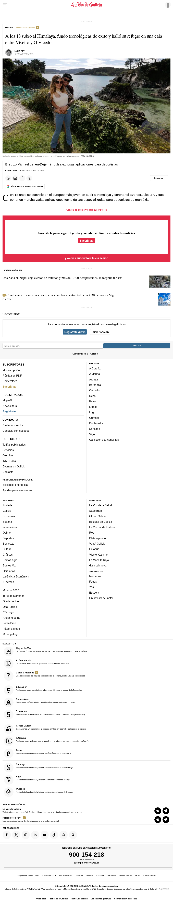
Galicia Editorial (149, 876)
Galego (94, 353)
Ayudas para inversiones (17, 490)
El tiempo (8, 581)
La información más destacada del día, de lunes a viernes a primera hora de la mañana (51, 649)
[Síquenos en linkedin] (35, 835)
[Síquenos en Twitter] (16, 835)
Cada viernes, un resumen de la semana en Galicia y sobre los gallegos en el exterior (51, 727)
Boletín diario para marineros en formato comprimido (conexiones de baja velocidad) (50, 713)
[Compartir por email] (15, 178)
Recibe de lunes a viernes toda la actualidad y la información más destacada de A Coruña (52, 739)
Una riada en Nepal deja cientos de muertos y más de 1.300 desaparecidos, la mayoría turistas (62, 278)
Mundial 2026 (11, 590)
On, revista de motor (101, 598)
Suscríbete (86, 240)
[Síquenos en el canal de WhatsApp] (63, 835)
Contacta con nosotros (16, 430)
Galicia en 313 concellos (104, 439)
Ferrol (92, 401)
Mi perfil (7, 400)
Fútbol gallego (11, 628)
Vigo (92, 434)
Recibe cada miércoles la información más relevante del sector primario (45, 700)
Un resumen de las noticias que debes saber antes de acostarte (42, 662)
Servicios (8, 450)
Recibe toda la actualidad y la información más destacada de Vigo (43, 778)
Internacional (10, 527)
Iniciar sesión (100, 331)
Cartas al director (13, 425)
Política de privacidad (58, 899)
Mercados (95, 576)
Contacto (8, 472)
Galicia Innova (97, 565)
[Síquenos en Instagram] (26, 835)
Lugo (92, 412)
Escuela (94, 592)
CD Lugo (8, 612)
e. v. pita (7, 299)
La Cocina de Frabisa (102, 527)
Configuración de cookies (125, 899)
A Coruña (95, 368)
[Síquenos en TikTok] (54, 835)
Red (91, 532)
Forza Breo (9, 623)
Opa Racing (10, 606)
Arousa (93, 379)
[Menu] (4, 4)
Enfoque (94, 549)
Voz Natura (111, 876)
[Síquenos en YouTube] (45, 835)
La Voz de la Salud (100, 505)
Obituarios (9, 571)
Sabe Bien (95, 510)
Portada (7, 505)
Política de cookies (79, 899)
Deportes (8, 538)
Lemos (93, 406)
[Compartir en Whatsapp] (8, 178)
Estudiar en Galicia (100, 521)
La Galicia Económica (16, 576)
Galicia (7, 510)
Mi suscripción (11, 370)
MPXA (137, 876)
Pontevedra (96, 423)
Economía (9, 516)
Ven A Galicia (97, 543)
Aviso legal (41, 899)
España (7, 521)
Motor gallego (11, 634)
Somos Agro (10, 560)
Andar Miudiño (11, 617)
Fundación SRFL (49, 876)
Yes (91, 587)
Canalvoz (100, 876)
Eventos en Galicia (14, 466)
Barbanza (95, 384)
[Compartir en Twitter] (29, 178)
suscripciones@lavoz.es (86, 863)
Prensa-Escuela (125, 876)
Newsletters (10, 405)
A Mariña (94, 374)
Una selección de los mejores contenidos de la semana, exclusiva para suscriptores (50, 674)
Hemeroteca (10, 381)
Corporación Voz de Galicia (28, 876)
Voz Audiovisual (65, 876)
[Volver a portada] (86, 4)
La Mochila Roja (99, 560)
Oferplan (8, 455)
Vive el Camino (98, 554)
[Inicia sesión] (167, 5)
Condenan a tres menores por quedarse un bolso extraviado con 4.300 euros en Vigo (61, 295)
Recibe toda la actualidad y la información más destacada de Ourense (44, 790)
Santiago (94, 428)
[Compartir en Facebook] (22, 178)
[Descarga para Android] (166, 810)
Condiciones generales (101, 899)
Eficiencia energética (15, 484)
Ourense (94, 417)
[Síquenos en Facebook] (7, 835)
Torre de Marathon (13, 595)
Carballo (94, 390)
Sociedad (8, 543)
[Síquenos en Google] (73, 835)
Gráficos (8, 554)
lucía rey (19, 51)
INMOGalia (9, 461)
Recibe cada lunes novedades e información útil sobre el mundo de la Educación (49, 688)
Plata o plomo (97, 538)
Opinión (7, 532)
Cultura (7, 549)
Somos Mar (9, 565)
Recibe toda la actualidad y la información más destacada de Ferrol (43, 751)
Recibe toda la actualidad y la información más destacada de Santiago (44, 766)
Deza (92, 395)
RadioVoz (79, 876)
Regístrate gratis (74, 331)
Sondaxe (89, 876)
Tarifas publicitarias (14, 444)
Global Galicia (97, 516)
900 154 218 (86, 854)
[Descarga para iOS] (157, 810)
